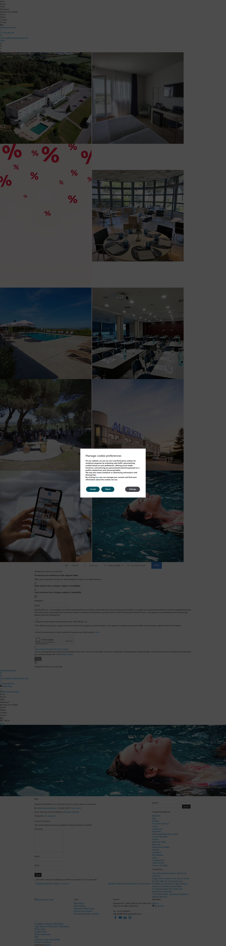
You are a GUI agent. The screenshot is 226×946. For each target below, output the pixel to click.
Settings (132, 489)
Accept (93, 489)
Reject (107, 489)
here (97, 477)
